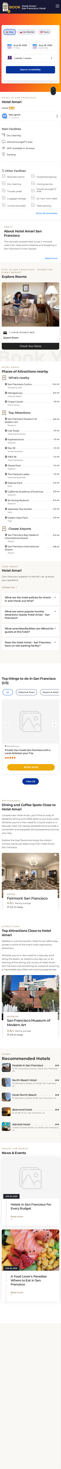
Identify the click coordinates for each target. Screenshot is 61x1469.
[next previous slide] (7, 299)
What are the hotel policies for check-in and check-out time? (28, 599)
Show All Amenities (46, 213)
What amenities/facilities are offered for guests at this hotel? (29, 630)
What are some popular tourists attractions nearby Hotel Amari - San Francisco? (27, 614)
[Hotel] (30, 873)
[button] (55, 854)
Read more (51, 258)
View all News (47, 1310)
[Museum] (30, 995)
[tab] (30, 599)
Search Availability (30, 69)
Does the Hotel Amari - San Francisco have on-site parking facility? (28, 644)
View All (30, 781)
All (7, 692)
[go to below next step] (54, 90)
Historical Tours (26, 692)
